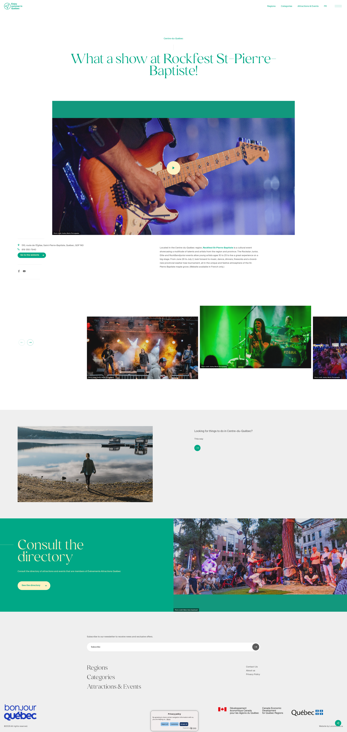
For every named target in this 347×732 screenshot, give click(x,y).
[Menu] (338, 6)
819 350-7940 (29, 249)
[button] (30, 342)
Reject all (165, 724)
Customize (174, 724)
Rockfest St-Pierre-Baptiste (218, 247)
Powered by (186, 728)
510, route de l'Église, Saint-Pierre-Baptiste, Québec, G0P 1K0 (53, 245)
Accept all (184, 724)
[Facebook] (19, 271)
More (168, 719)
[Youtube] (24, 271)
